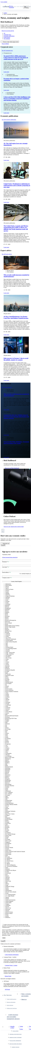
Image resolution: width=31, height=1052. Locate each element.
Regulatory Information (15, 1040)
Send (4, 937)
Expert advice (7, 37)
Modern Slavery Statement (15, 1037)
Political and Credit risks (12, 1008)
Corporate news (7, 34)
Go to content (4, 1)
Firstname (5, 561)
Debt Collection (10, 1005)
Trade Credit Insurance (11, 999)
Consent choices (15, 1047)
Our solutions (7, 38)
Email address (6, 572)
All (4, 33)
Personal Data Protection (15, 1034)
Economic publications (9, 36)
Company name (6, 577)
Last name (5, 567)
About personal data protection (9, 557)
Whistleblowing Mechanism (15, 1043)
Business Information (11, 1002)
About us (24, 999)
